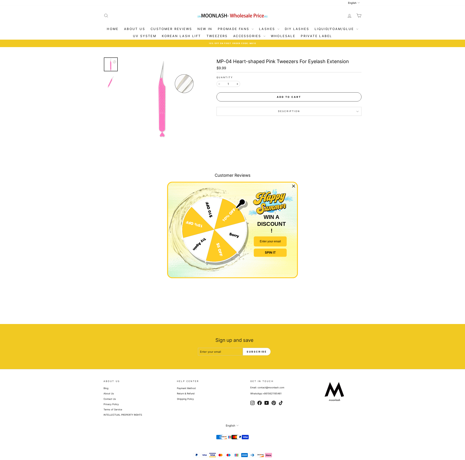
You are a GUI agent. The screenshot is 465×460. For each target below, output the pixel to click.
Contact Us (110, 399)
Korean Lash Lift (181, 36)
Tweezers (217, 36)
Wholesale (283, 36)
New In (204, 29)
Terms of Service (113, 409)
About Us (134, 29)
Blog (106, 388)
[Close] (293, 186)
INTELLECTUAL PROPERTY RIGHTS (123, 414)
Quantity (225, 77)
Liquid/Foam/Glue (335, 29)
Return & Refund (186, 393)
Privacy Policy (111, 404)
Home (113, 29)
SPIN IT (270, 252)
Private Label (316, 36)
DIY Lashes (297, 29)
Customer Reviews (171, 29)
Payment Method (186, 388)
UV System (145, 36)
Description (289, 111)
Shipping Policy (185, 399)
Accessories (248, 36)
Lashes (268, 29)
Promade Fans (234, 29)
